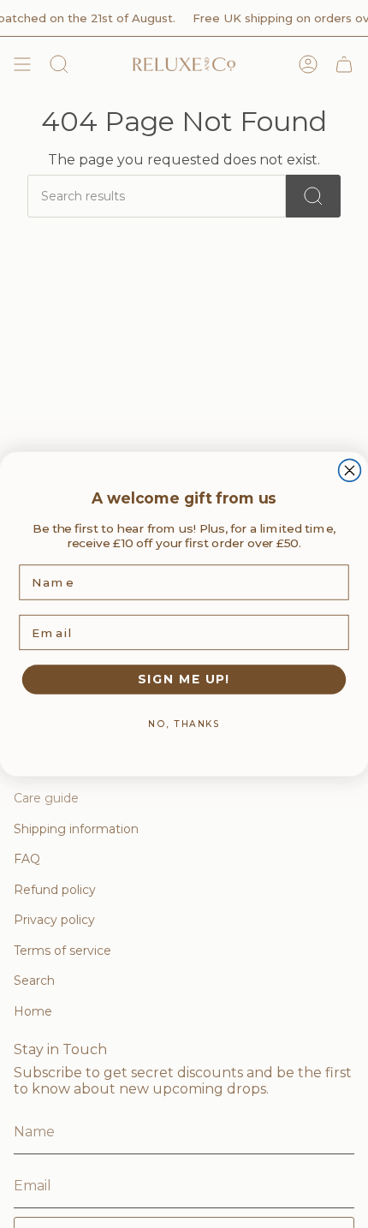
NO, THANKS (183, 723)
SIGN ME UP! (184, 679)
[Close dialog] (350, 470)
